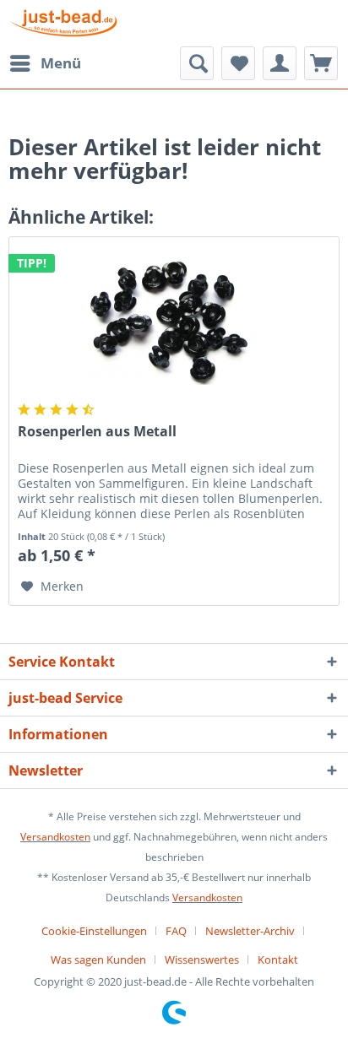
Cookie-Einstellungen (94, 930)
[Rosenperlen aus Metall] (174, 321)
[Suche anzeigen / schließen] (197, 63)
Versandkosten (55, 837)
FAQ (176, 930)
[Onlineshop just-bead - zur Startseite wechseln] (63, 23)
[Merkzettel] (238, 63)
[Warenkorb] (321, 63)
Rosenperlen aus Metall (97, 432)
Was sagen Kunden (98, 959)
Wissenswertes (202, 959)
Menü (61, 63)
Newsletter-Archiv (250, 930)
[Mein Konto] (279, 63)
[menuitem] (45, 63)
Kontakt (278, 959)
